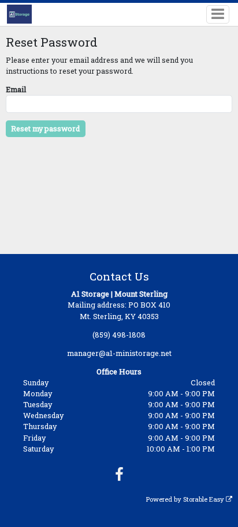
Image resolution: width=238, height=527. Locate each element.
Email (16, 89)
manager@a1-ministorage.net (119, 353)
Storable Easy (204, 499)
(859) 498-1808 (119, 334)
